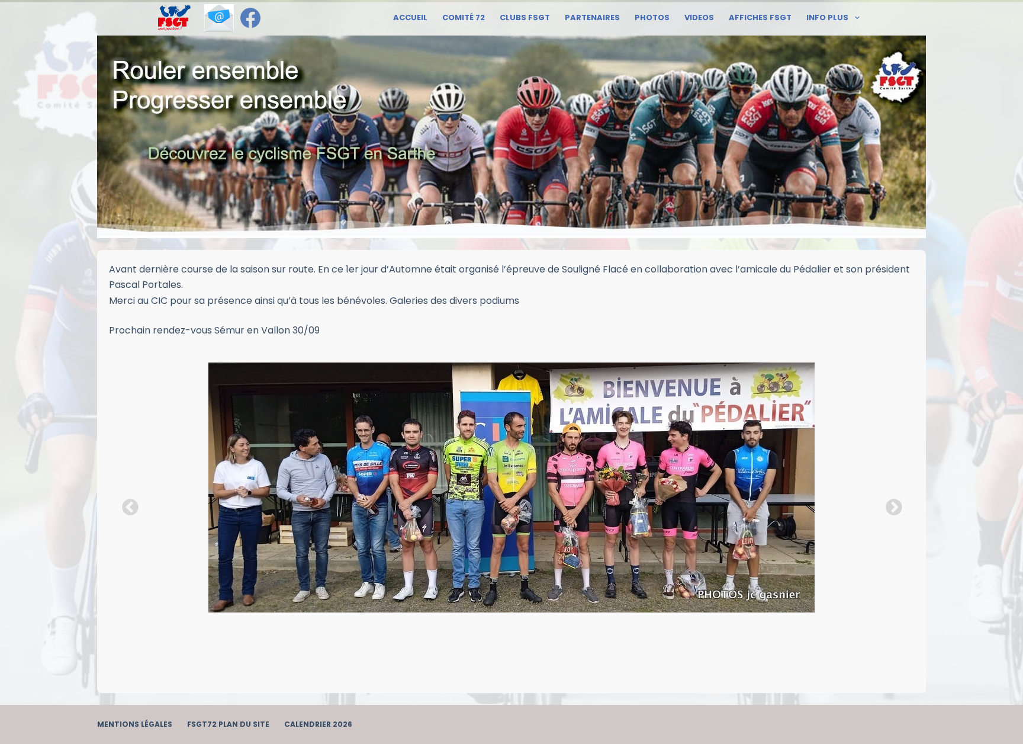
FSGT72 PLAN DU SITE (228, 724)
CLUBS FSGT (525, 17)
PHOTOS (652, 17)
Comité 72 (463, 17)
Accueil (410, 17)
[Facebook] (250, 18)
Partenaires (592, 17)
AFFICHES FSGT (760, 17)
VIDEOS (699, 17)
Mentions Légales (134, 724)
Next (890, 504)
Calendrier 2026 (318, 724)
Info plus (827, 17)
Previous (127, 504)
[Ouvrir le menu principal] (174, 18)
